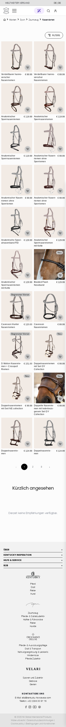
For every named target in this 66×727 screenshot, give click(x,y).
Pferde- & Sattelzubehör (33, 616)
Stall (33, 587)
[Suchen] (48, 11)
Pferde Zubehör (32, 658)
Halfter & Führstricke (33, 619)
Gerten (33, 684)
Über (33, 549)
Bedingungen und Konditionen (40, 723)
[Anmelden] (55, 10)
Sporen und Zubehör (33, 677)
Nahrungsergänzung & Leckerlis (33, 652)
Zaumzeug (33, 613)
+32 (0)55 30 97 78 (36, 701)
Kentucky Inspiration (33, 554)
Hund (33, 593)
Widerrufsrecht (18, 720)
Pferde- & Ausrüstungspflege (33, 645)
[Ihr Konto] (55, 11)
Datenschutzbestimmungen (40, 720)
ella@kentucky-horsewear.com (36, 697)
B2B (33, 565)
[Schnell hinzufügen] (27, 67)
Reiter (33, 590)
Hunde (33, 626)
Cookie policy (17, 723)
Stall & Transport (33, 648)
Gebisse (33, 681)
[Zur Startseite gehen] (6, 11)
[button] (39, 11)
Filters (56, 35)
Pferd (33, 583)
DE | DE (57, 3)
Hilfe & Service (33, 560)
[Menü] (14, 11)
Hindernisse (33, 655)
